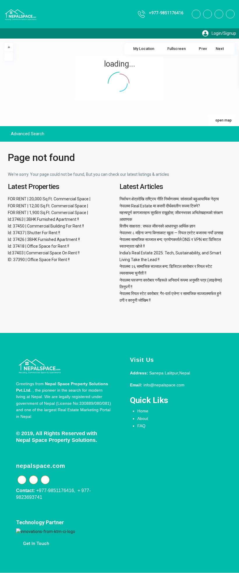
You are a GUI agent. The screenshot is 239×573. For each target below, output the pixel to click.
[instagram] (230, 14)
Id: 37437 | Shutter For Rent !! (34, 232)
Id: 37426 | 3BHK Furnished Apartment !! (44, 239)
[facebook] (196, 14)
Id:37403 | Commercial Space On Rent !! (44, 253)
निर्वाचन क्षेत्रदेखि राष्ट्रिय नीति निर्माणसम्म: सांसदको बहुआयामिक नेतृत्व (169, 199)
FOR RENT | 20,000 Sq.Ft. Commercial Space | (49, 199)
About (142, 418)
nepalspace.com (40, 466)
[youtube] (219, 14)
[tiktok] (207, 14)
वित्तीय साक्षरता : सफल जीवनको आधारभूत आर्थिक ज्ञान (157, 226)
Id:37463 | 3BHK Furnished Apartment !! (43, 219)
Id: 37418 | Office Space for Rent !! (38, 246)
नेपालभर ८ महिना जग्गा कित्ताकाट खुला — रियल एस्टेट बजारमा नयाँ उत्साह (171, 232)
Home (142, 411)
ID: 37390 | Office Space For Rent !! (39, 259)
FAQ (141, 425)
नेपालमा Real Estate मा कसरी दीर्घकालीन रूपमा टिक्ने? (159, 206)
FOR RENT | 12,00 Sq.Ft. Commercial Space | (48, 206)
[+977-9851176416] (141, 14)
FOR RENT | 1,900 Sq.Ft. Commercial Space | (48, 212)
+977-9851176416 (166, 13)
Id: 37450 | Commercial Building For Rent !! (46, 226)
